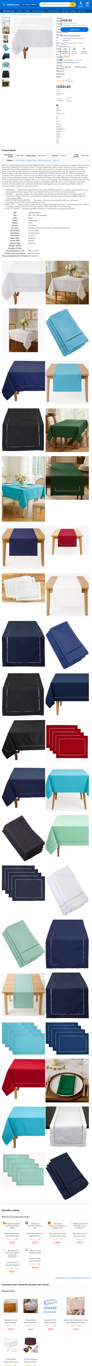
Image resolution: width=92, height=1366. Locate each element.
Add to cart (74, 29)
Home (3, 14)
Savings (27, 11)
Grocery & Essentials (38, 11)
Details (77, 62)
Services (19, 11)
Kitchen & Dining (22, 14)
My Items (82, 11)
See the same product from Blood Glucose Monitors (72, 1278)
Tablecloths (56, 160)
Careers (73, 11)
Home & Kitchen (11, 14)
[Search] (73, 4)
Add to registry (82, 67)
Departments (10, 11)
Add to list (68, 67)
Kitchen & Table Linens (34, 14)
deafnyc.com (60, 114)
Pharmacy (65, 11)
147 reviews (70, 80)
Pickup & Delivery (53, 11)
